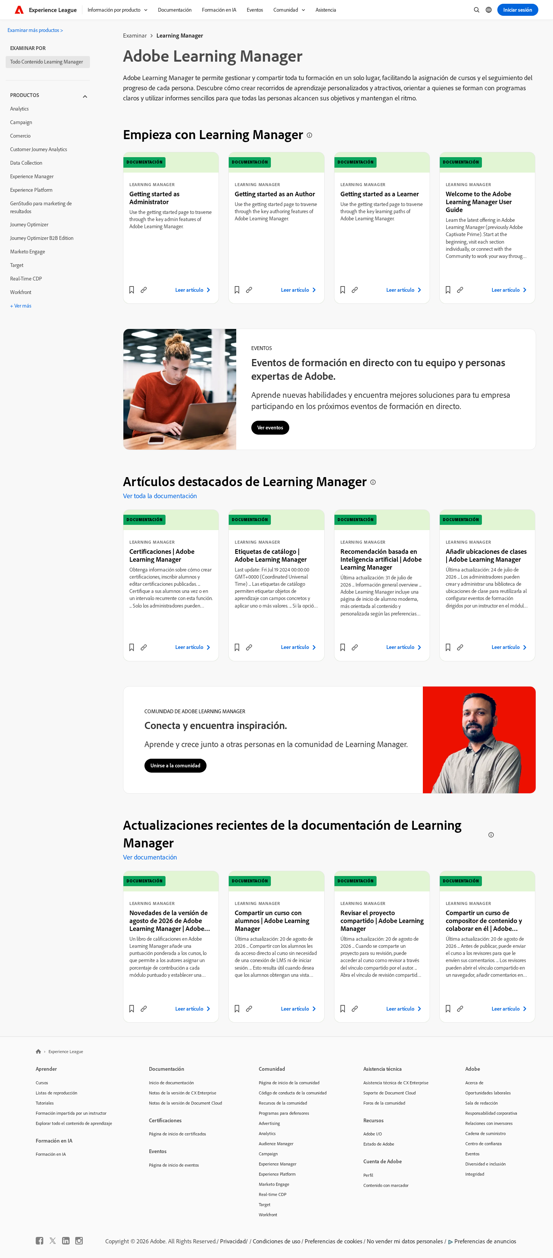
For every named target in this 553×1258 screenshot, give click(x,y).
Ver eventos (270, 427)
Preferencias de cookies (333, 1241)
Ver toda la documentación (160, 495)
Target (16, 265)
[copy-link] (143, 289)
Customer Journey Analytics (38, 149)
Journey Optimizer (29, 224)
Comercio (20, 135)
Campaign (21, 122)
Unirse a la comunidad (175, 765)
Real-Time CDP (26, 278)
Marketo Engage (27, 251)
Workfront (20, 292)
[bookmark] (131, 289)
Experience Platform (31, 189)
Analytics (19, 108)
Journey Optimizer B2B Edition (41, 238)
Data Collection (26, 162)
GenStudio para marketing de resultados (41, 207)
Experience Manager (31, 176)
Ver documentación (150, 857)
